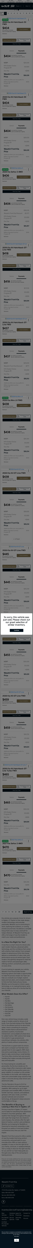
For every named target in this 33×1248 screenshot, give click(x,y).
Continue (16, 630)
